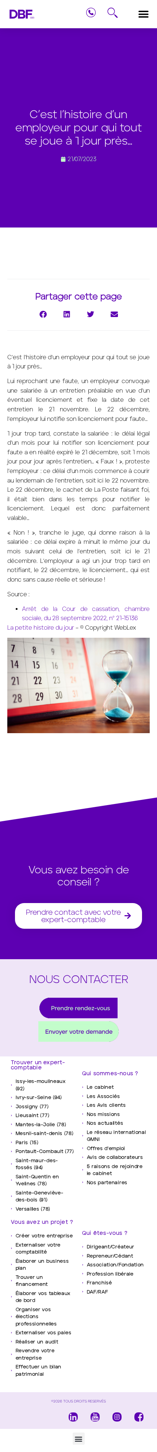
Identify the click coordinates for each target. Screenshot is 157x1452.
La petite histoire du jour (40, 627)
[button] (143, 14)
